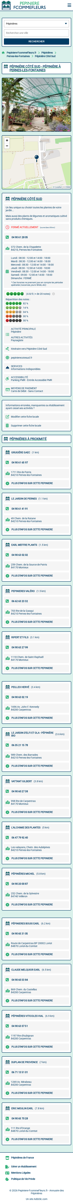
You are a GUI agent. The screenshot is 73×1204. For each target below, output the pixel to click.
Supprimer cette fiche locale (26, 425)
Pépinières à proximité (28, 439)
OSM (67, 186)
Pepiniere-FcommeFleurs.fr (21, 52)
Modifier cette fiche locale (25, 416)
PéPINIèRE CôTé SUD (26, 199)
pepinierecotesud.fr (21, 357)
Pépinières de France (22, 1157)
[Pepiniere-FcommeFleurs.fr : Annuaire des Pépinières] (24, 5)
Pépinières (47, 52)
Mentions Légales (20, 1172)
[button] (36, 158)
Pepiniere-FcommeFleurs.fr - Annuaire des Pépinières (41, 1192)
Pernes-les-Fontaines (18, 56)
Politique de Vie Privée (23, 1179)
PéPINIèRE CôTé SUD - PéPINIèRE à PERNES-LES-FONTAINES (35, 68)
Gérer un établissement (23, 1166)
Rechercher (36, 41)
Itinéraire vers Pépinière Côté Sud (29, 348)
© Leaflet (57, 186)
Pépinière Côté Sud (45, 56)
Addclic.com (40, 1199)
